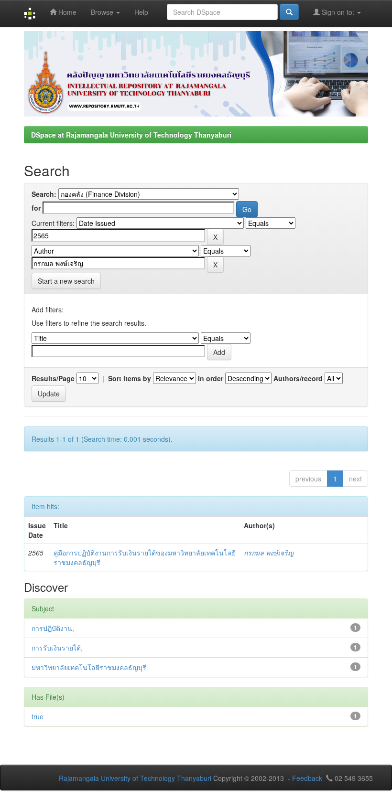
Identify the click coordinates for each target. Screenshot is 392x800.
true (38, 716)
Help (141, 12)
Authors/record (298, 378)
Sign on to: (338, 12)
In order (210, 378)
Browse (103, 12)
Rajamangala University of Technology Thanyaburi (135, 778)
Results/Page (53, 378)
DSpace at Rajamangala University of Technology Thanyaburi (131, 134)
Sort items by (129, 378)
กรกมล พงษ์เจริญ (269, 552)
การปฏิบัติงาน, (53, 628)
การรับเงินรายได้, (57, 647)
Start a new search (66, 281)
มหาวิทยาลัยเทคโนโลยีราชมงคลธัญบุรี (89, 667)
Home (66, 12)
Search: (44, 194)
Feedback (307, 778)
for (36, 208)
